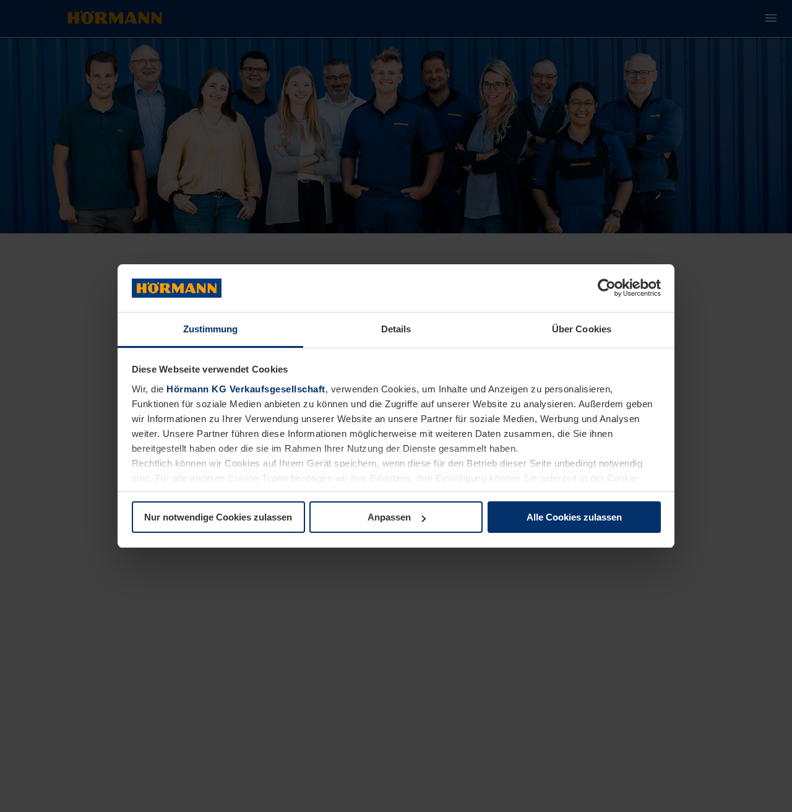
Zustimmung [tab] (210, 329)
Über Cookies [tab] (581, 329)
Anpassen (389, 517)
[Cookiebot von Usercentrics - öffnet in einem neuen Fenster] (607, 288)
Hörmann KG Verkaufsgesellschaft (245, 389)
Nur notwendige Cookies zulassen (218, 517)
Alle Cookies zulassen (574, 517)
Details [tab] (396, 329)
